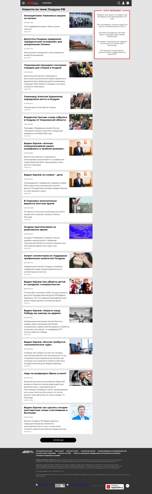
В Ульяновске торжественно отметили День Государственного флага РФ (112, 52)
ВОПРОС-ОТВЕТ (28, 400)
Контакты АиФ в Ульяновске (46, 453)
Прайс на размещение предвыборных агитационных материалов (97, 453)
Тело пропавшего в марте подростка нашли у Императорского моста (112, 26)
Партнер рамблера (97, 485)
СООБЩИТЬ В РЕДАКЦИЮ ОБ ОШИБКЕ (48, 455)
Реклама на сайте (64, 453)
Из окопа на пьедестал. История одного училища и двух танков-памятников (112, 34)
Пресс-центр (59, 451)
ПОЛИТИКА (27, 110)
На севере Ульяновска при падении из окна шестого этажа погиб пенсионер (112, 43)
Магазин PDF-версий (88, 451)
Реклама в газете (72, 451)
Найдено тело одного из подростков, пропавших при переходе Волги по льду (112, 17)
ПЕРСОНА (27, 303)
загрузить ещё (58, 440)
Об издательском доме (44, 451)
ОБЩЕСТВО (27, 31)
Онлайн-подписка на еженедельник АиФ (112, 451)
